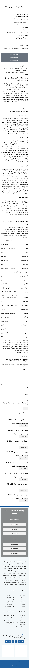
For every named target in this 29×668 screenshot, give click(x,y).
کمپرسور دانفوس (8, 599)
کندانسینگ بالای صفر (21, 622)
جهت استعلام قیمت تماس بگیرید (20, 19)
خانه (27, 6)
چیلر (23, 6)
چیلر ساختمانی (9, 68)
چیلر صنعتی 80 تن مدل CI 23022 (16, 462)
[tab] (22, 72)
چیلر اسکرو (18, 6)
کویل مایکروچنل (22, 617)
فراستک (24, 561)
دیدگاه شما (25, 369)
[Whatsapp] (22, 641)
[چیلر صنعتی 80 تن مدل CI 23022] (19, 460)
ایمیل (26, 394)
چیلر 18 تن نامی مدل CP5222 (17, 495)
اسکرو (2, 276)
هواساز (23, 604)
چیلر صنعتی (18, 70)
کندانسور (10, 568)
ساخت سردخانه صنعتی (7, 615)
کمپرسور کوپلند (9, 601)
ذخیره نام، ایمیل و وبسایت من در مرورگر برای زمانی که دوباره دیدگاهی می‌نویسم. (15, 403)
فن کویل (23, 606)
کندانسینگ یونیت (21, 620)
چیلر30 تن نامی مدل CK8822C (17, 452)
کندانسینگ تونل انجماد (20, 626)
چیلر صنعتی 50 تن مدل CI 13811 (16, 473)
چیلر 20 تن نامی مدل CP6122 (17, 484)
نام (27, 387)
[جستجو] (1, 1)
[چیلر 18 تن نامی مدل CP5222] (20, 492)
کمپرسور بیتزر (20, 214)
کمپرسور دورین (9, 604)
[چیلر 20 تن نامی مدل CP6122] (20, 481)
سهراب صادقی (11, 665)
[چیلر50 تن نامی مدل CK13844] (19, 417)
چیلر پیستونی (22, 597)
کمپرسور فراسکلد (8, 606)
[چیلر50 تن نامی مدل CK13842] (19, 428)
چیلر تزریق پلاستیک (18, 68)
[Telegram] (19, 641)
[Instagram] (16, 641)
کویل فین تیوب (22, 615)
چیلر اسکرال (22, 595)
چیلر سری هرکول (9, 6)
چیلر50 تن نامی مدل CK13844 (17, 420)
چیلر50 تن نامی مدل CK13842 (17, 430)
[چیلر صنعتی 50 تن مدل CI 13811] (19, 471)
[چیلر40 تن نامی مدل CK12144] (19, 439)
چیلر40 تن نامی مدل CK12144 (17, 441)
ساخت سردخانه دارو (8, 617)
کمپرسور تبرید (9, 595)
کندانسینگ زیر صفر (21, 624)
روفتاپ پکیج (22, 601)
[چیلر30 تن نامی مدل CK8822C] (19, 449)
